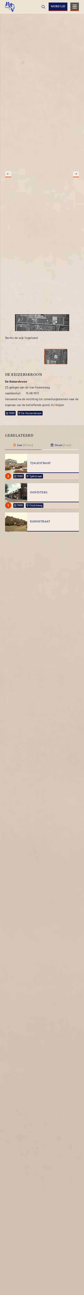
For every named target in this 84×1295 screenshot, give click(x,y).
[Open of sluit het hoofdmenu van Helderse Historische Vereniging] (74, 7)
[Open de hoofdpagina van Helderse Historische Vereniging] (10, 7)
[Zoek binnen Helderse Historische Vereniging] (75, 19)
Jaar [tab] (25, 445)
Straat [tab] (62, 445)
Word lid (58, 6)
